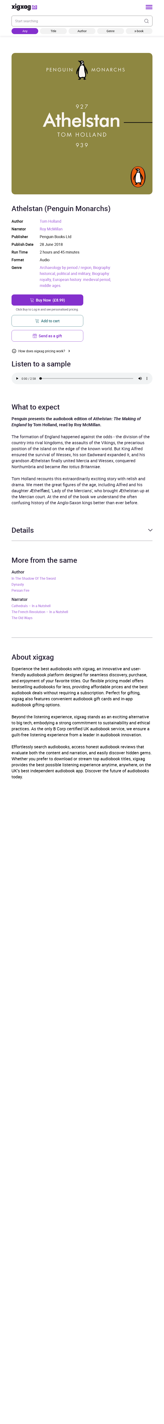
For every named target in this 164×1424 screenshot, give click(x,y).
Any (25, 31)
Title (53, 31)
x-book (139, 31)
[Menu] (149, 7)
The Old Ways (22, 617)
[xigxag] (24, 7)
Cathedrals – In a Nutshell (31, 605)
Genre (110, 31)
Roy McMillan (51, 228)
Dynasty (18, 584)
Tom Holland (50, 221)
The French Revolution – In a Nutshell (40, 611)
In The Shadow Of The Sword (34, 578)
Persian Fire (20, 590)
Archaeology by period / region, (66, 267)
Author (82, 31)
